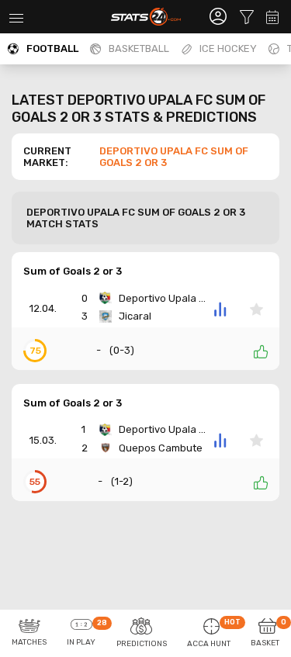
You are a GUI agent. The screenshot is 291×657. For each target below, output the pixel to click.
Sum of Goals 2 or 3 (72, 271)
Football (52, 48)
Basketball (139, 48)
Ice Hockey (228, 48)
